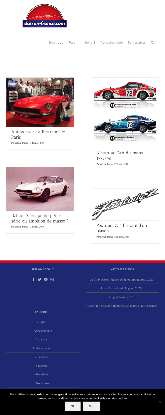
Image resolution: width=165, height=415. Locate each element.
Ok (72, 406)
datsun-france (21, 142)
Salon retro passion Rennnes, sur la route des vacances (122, 305)
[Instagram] (52, 279)
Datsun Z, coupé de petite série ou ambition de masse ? (40, 218)
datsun (43, 339)
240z (43, 322)
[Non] (160, 402)
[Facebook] (33, 279)
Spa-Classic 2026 (122, 297)
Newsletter (43, 374)
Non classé (43, 383)
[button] (152, 42)
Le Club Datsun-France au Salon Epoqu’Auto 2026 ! (122, 279)
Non (91, 406)
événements (43, 348)
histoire (42, 366)
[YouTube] (45, 279)
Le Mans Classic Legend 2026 (123, 288)
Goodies (43, 357)
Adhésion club (43, 331)
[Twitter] (39, 279)
